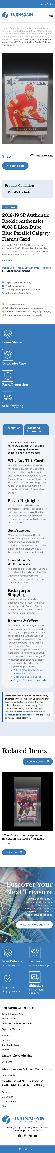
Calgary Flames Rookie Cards (29, 680)
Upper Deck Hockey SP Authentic (26, 35)
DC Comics (7, 1096)
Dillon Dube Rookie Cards (27, 677)
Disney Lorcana (9, 1101)
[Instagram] (25, 1135)
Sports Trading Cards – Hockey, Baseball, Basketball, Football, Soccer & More (26, 29)
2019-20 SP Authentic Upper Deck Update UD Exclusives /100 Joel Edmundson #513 (23, 839)
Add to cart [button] (12, 852)
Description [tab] (13, 428)
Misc (4, 1106)
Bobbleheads (8, 1075)
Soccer (5, 1049)
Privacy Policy (13, 1127)
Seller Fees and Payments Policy (18, 1023)
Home (5, 28)
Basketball (7, 1040)
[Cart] (51, 4)
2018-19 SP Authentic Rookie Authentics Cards (28, 671)
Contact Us (36, 1130)
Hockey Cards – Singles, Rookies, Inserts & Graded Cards (27, 32)
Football (6, 1035)
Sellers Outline (9, 1018)
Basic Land (7, 1061)
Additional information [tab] (34, 429)
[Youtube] (35, 1135)
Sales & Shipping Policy (13, 1014)
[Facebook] (19, 1135)
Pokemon (6, 1092)
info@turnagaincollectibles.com (22, 714)
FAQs (26, 1130)
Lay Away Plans (30, 1127)
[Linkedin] (30, 1135)
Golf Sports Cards (10, 1045)
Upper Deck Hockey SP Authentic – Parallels (26, 267)
